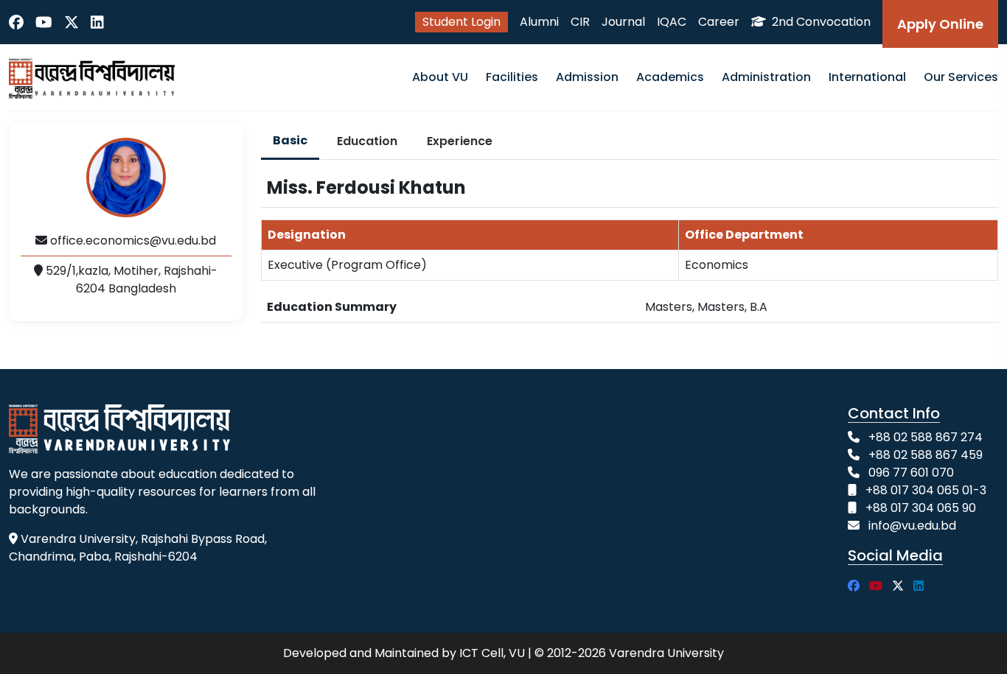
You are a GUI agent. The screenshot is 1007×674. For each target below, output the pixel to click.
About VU (440, 77)
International (867, 77)
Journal (623, 21)
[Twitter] (71, 22)
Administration (766, 77)
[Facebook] (16, 22)
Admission (587, 77)
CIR (580, 21)
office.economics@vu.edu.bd (131, 240)
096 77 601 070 (911, 472)
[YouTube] (43, 22)
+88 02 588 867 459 (925, 454)
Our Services (961, 77)
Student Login (461, 21)
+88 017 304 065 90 (920, 507)
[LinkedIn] (97, 22)
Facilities (512, 77)
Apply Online (940, 24)
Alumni (539, 21)
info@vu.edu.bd (912, 525)
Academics (670, 77)
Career (718, 21)
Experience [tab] (459, 141)
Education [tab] (367, 141)
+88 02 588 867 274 (925, 437)
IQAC (671, 21)
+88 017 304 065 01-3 (925, 490)
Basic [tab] (290, 140)
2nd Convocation (820, 21)
